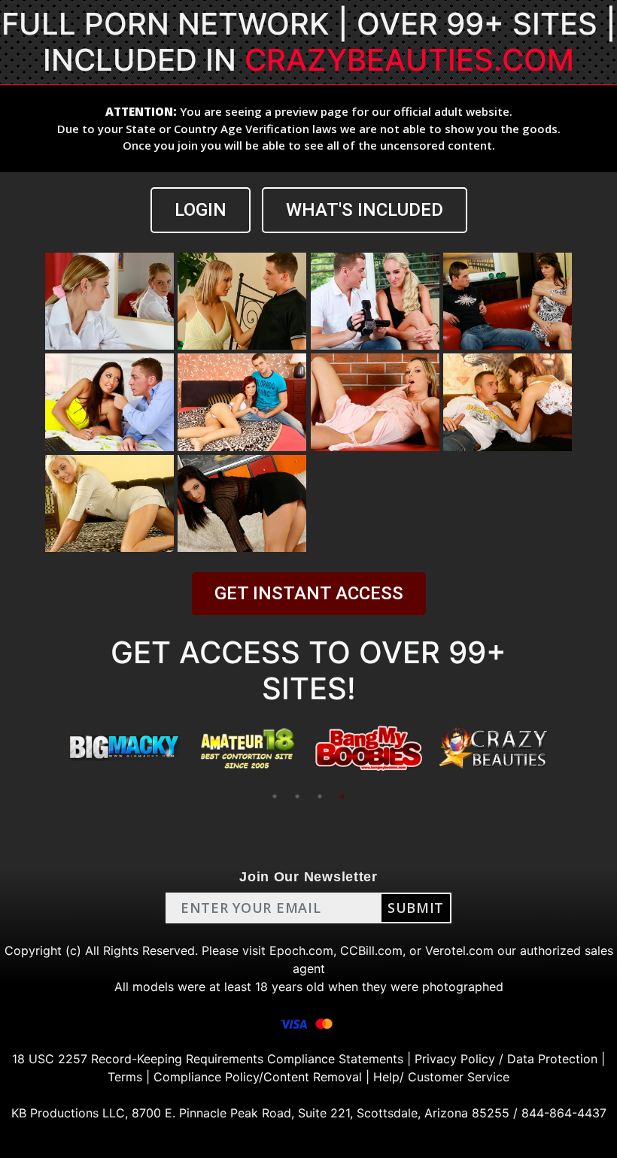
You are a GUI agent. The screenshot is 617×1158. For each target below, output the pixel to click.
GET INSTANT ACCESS (308, 593)
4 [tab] (342, 796)
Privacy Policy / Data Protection (506, 1058)
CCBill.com (371, 950)
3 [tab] (319, 796)
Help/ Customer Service (441, 1076)
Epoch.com (301, 950)
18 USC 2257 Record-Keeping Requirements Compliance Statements (207, 1058)
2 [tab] (297, 796)
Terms (125, 1076)
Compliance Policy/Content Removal (257, 1076)
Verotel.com (459, 950)
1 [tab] (274, 796)
